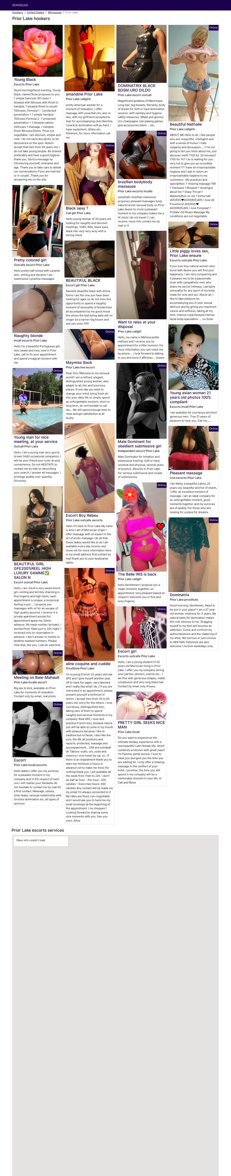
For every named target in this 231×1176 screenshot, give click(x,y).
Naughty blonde (28, 335)
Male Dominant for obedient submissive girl (139, 443)
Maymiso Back (79, 362)
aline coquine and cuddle (88, 663)
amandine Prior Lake (84, 94)
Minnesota (54, 12)
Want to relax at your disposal (137, 324)
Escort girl (127, 651)
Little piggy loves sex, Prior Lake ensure (189, 253)
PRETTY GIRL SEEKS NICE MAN (141, 724)
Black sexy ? (77, 208)
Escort (20, 760)
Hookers (17, 12)
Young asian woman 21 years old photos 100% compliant (190, 397)
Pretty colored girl (30, 260)
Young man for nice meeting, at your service (35, 439)
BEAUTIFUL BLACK (83, 280)
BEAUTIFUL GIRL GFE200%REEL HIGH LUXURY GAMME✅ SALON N (32, 571)
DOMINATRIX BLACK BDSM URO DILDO (136, 87)
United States (35, 12)
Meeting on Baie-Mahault (36, 677)
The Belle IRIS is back (137, 574)
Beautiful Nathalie (186, 124)
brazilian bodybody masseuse (135, 184)
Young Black (25, 79)
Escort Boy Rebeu (82, 515)
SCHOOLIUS (20, 5)
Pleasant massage (186, 473)
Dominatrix (179, 595)
